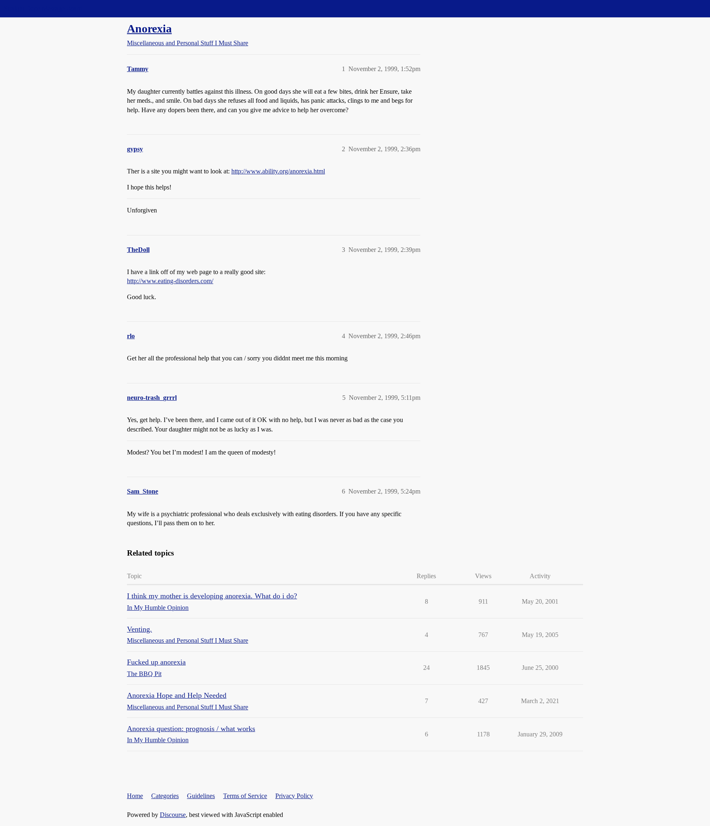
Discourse (173, 814)
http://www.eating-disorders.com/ (170, 280)
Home (135, 795)
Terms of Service (245, 795)
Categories (165, 795)
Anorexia (149, 28)
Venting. (139, 629)
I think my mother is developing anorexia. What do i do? (212, 596)
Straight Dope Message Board (43, 8)
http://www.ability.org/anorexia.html (278, 171)
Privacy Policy (294, 795)
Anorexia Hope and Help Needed (176, 695)
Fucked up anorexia (156, 662)
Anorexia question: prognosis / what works (191, 728)
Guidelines (201, 795)
